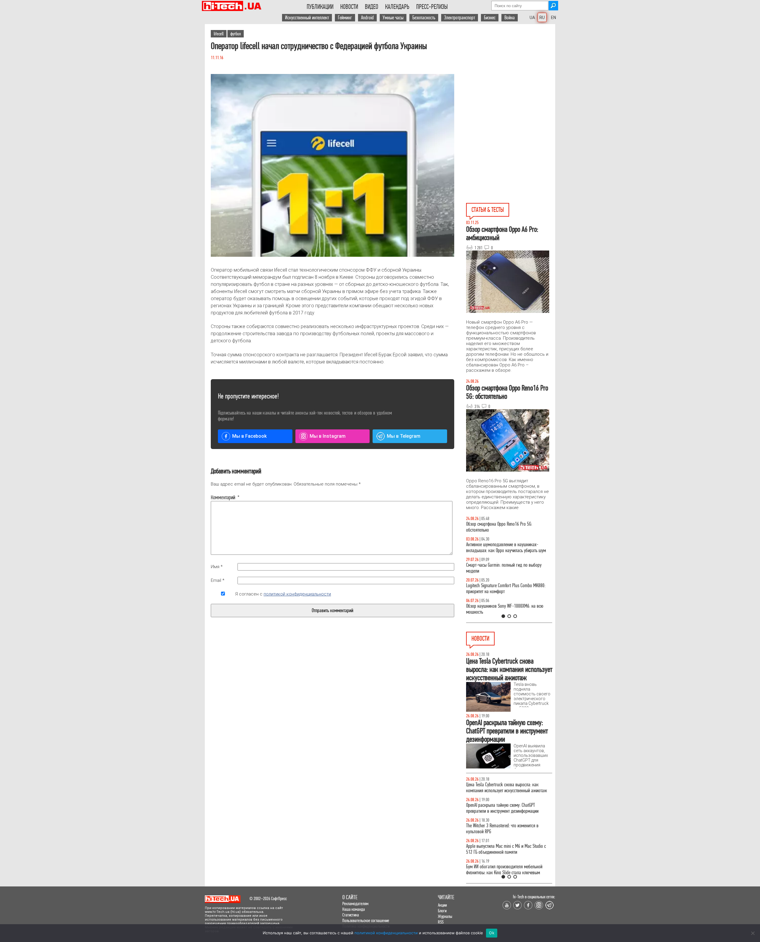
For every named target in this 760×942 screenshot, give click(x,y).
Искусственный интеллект (307, 18)
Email (217, 580)
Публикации (320, 7)
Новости (349, 7)
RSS (441, 922)
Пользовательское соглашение (365, 920)
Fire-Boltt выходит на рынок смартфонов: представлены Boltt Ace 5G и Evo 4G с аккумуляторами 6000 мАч (502, 852)
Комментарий (223, 497)
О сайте (349, 897)
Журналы (445, 916)
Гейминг (345, 18)
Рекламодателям (355, 903)
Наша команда (353, 909)
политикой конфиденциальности (297, 594)
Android (367, 18)
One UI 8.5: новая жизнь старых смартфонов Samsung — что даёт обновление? (504, 547)
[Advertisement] (510, 77)
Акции (442, 905)
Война (509, 18)
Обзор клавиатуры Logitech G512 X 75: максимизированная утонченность (499, 568)
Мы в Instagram (328, 436)
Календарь (397, 7)
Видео (371, 7)
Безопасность (423, 18)
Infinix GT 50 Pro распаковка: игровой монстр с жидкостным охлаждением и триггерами (506, 588)
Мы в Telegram (403, 436)
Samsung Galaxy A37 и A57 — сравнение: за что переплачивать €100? (508, 609)
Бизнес (489, 18)
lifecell (219, 34)
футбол (235, 34)
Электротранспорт (459, 18)
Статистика (350, 915)
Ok (491, 932)
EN (553, 17)
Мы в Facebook (249, 436)
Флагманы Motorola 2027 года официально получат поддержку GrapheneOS (504, 808)
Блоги (442, 910)
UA (532, 17)
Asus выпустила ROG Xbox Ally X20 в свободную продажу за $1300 (507, 829)
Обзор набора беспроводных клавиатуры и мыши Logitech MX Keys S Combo (503, 527)
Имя (217, 566)
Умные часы (393, 18)
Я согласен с (283, 594)
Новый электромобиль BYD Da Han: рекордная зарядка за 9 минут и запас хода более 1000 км (508, 788)
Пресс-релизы (432, 7)
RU (542, 17)
